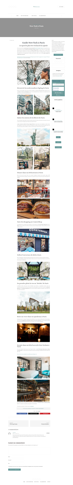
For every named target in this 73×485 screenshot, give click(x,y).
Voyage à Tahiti (58, 111)
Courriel (9, 460)
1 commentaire (11, 40)
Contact (48, 481)
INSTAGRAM (61, 6)
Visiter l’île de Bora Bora (58, 121)
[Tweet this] (35, 30)
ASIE (58, 137)
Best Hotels (34, 15)
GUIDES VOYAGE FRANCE (36, 24)
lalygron (14, 432)
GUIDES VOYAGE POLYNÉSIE (58, 110)
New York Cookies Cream (38, 48)
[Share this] (34, 30)
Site (8, 463)
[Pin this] (38, 30)
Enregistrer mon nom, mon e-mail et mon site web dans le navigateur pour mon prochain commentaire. (26, 466)
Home (17, 15)
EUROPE (58, 142)
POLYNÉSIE (58, 147)
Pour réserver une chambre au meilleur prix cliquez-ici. (27, 354)
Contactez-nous (58, 54)
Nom (9, 456)
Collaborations (42, 15)
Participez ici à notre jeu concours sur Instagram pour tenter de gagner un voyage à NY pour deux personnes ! (33, 57)
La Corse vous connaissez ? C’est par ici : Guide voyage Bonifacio (33, 408)
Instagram (32, 406)
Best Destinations (24, 15)
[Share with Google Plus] (37, 30)
